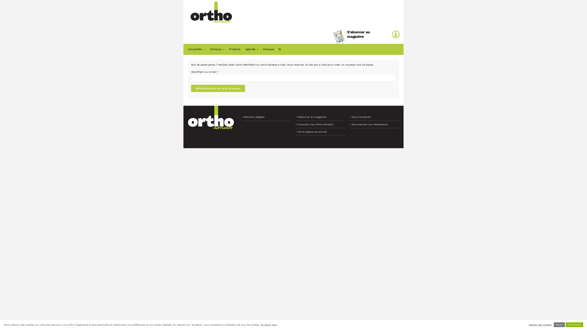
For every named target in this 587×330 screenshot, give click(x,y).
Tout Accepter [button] (574, 325)
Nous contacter (361, 117)
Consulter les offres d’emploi (315, 124)
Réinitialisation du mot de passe (218, 88)
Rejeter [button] (559, 325)
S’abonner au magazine (358, 34)
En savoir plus (269, 324)
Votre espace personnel (312, 131)
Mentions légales (254, 117)
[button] (280, 49)
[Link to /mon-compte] (396, 34)
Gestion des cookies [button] (540, 324)
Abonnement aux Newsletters (370, 124)
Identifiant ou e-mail (205, 71)
